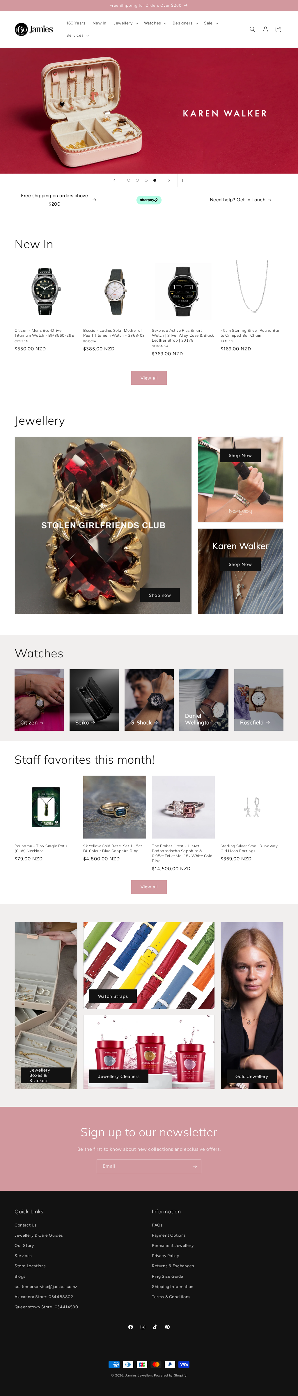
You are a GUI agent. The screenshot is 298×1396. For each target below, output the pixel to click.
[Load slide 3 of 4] (146, 180)
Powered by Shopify (170, 1375)
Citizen (29, 722)
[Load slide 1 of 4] (128, 180)
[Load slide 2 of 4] (137, 180)
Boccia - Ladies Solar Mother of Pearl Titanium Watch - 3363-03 (114, 333)
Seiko (82, 722)
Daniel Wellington (198, 719)
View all (149, 378)
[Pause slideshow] (183, 180)
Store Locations (30, 1265)
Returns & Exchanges (173, 1265)
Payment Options (169, 1235)
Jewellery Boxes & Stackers (39, 1075)
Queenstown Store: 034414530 (46, 1307)
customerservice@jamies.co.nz (46, 1286)
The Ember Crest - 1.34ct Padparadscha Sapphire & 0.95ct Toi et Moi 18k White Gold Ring (182, 853)
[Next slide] (169, 180)
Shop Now (240, 455)
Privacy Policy (165, 1255)
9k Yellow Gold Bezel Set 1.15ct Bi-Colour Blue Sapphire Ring (112, 848)
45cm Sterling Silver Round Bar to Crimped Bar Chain (250, 333)
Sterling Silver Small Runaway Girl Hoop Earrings (249, 848)
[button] (125, 23)
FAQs (157, 1225)
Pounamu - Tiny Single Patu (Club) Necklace (41, 848)
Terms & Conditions (171, 1296)
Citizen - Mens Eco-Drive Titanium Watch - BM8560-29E (44, 333)
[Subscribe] (194, 1166)
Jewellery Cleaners (119, 1076)
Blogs (20, 1276)
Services (23, 1255)
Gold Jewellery (251, 1076)
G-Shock (141, 722)
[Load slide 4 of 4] (154, 180)
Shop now (160, 595)
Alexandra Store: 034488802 (44, 1296)
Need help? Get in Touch (238, 199)
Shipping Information (173, 1286)
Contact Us (26, 1225)
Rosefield (252, 722)
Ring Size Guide (167, 1276)
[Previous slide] (114, 180)
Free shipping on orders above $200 (54, 200)
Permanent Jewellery (173, 1245)
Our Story (24, 1245)
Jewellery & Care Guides (39, 1235)
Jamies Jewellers (139, 1375)
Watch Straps (113, 996)
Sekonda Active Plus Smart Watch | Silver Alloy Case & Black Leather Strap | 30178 (183, 335)
